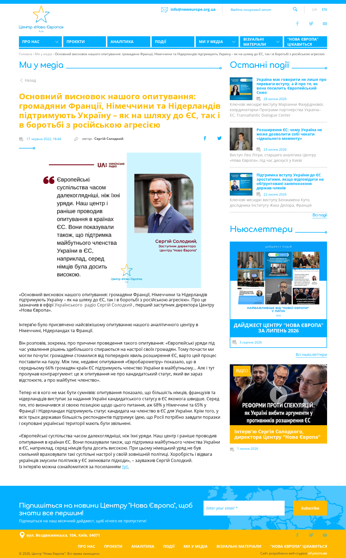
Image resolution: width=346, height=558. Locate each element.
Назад (30, 80)
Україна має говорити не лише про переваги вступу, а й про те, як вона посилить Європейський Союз (292, 86)
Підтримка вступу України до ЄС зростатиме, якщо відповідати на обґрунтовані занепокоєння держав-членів (290, 181)
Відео (242, 371)
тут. (125, 467)
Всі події (319, 215)
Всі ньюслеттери (311, 354)
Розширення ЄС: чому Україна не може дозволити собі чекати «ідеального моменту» (289, 134)
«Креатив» (317, 553)
